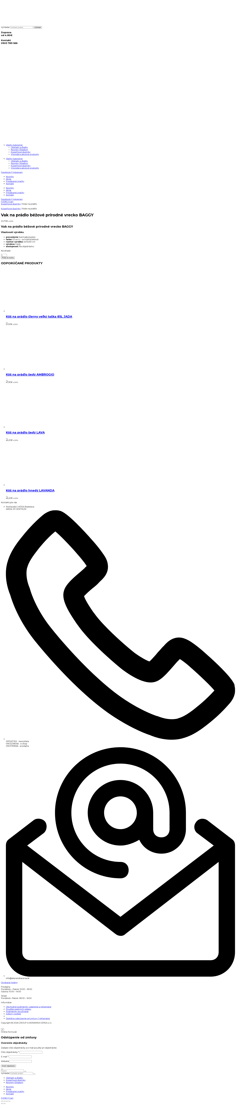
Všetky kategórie (14, 145)
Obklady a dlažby (19, 147)
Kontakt (10, 184)
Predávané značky (15, 181)
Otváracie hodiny (9, 982)
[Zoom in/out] (2, 1101)
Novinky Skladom (19, 150)
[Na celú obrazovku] (4, 1101)
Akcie (8, 179)
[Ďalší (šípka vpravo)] (4, 1103)
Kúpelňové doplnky (20, 152)
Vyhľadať (5, 27)
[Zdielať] (7, 1101)
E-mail (4, 1057)
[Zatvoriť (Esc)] (9, 1101)
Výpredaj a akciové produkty (25, 154)
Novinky (10, 177)
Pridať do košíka (8, 258)
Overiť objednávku (8, 1066)
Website (5, 1061)
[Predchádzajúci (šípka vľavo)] (2, 1103)
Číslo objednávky (10, 1052)
